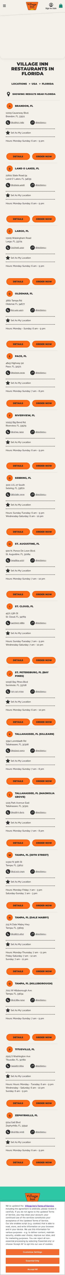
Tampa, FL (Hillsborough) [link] (33, 983)
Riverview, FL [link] (25, 415)
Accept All (32, 1269)
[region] (32, 1238)
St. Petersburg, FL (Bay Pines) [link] (32, 674)
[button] (18, 156)
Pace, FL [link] (21, 356)
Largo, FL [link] (22, 231)
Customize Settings (32, 1252)
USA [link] (34, 83)
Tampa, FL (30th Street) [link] (32, 855)
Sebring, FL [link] (23, 478)
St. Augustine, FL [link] (27, 543)
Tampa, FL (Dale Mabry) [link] (32, 917)
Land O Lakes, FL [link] (27, 168)
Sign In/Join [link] (51, 8)
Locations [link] (19, 83)
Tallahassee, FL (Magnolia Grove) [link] (35, 795)
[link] (32, 6)
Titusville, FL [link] (25, 1049)
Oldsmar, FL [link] (24, 293)
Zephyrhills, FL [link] (26, 1115)
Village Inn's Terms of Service (39, 1206)
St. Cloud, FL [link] (24, 606)
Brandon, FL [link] (24, 106)
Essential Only (32, 1261)
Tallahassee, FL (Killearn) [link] (34, 734)
